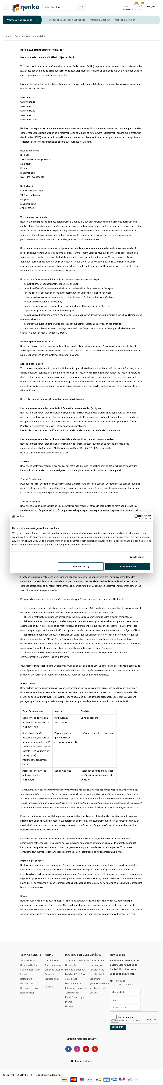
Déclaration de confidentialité (97, 972)
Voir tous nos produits (20, 20)
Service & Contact (29, 965)
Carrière (49, 986)
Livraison (24, 974)
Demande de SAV (29, 988)
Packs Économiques (75, 997)
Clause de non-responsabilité (97, 962)
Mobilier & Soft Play (125, 19)
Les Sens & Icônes (54, 969)
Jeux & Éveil (71, 979)
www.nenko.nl (27, 97)
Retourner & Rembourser (26, 981)
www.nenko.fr (27, 106)
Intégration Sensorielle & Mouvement (76, 990)
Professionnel (125, 984)
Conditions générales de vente (99, 981)
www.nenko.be (27, 102)
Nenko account (27, 992)
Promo (68, 1002)
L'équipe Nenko (52, 960)
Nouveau (69, 1006)
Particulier (120, 980)
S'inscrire (118, 1027)
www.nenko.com (28, 115)
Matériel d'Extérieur (100, 19)
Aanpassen (79, 566)
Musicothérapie (73, 983)
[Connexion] (126, 6)
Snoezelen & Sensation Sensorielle (67, 19)
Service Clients (27, 960)
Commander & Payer (30, 969)
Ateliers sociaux (53, 965)
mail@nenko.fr (27, 173)
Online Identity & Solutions (48, 1075)
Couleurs (49, 974)
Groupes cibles (52, 979)
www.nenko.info (28, 119)
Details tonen (136, 557)
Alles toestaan (128, 566)
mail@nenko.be (28, 204)
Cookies (94, 992)
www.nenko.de (27, 110)
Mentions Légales (98, 988)
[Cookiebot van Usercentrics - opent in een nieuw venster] (137, 516)
